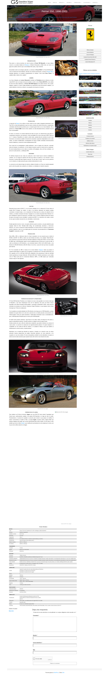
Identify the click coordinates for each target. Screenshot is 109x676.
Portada (90, 120)
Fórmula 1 (43, 17)
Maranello (56, 17)
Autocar (41, 249)
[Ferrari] (90, 34)
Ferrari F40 (38, 17)
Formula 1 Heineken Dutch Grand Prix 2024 (88, 96)
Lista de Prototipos (90, 54)
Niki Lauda (70, 17)
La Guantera (86, 2)
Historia (69, 2)
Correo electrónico (37, 642)
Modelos (61, 2)
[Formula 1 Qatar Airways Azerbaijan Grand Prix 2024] (90, 84)
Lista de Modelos (90, 52)
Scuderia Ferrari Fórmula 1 (90, 59)
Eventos (95, 2)
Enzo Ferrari (20, 17)
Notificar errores (90, 140)
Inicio (49, 2)
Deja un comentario (12, 18)
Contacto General (90, 136)
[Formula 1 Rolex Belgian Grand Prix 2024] (90, 106)
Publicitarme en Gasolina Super (90, 145)
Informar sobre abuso (90, 143)
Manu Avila (26, 14)
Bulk (63, 672)
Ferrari (21, 15)
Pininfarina (74, 17)
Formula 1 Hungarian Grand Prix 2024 (86, 110)
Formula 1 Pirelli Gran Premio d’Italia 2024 (87, 89)
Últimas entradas (90, 50)
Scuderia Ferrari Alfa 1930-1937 (90, 57)
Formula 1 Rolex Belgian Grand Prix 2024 (87, 103)
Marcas (55, 2)
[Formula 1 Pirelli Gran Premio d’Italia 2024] (90, 91)
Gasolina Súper (26, 2)
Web (34, 649)
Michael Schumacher (63, 17)
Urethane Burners (90, 156)
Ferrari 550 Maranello (31, 17)
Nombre (35, 635)
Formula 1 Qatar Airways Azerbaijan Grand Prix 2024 (89, 81)
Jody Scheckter (51, 17)
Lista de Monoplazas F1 (90, 61)
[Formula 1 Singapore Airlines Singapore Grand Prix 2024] (90, 77)
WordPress (56, 672)
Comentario (36, 615)
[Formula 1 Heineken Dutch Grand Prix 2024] (90, 98)
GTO (46, 17)
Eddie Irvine (15, 17)
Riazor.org (90, 154)
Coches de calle (16, 15)
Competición (77, 2)
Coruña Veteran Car (90, 151)
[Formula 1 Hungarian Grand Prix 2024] (90, 113)
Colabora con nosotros (90, 138)
